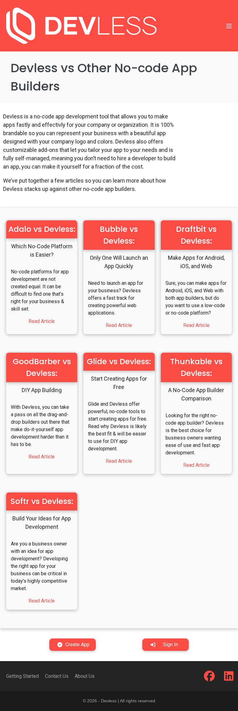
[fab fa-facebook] (209, 678)
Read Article (42, 321)
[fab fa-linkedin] (229, 678)
